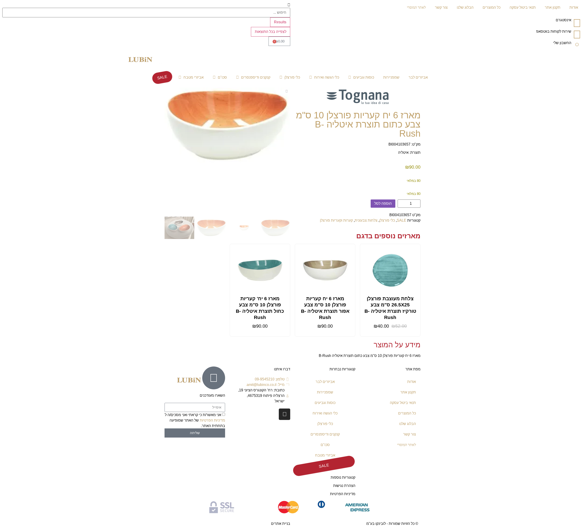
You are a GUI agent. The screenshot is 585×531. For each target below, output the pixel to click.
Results (280, 22)
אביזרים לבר (418, 77)
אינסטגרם (563, 20)
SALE (162, 77)
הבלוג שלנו (465, 7)
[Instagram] (284, 414)
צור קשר (441, 7)
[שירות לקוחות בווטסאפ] (577, 34)
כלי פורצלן (292, 77)
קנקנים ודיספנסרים (255, 77)
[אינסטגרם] (577, 23)
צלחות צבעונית (366, 220)
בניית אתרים (280, 524)
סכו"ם (222, 77)
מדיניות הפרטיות (342, 494)
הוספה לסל (383, 203)
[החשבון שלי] (577, 46)
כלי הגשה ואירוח (326, 77)
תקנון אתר (552, 7)
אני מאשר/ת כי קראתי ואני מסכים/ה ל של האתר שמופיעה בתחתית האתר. (195, 420)
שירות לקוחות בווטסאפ (553, 31)
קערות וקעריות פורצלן (336, 220)
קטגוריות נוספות (343, 477)
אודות (573, 7)
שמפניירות (391, 77)
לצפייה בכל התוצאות (270, 32)
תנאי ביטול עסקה (523, 7)
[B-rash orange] (227, 125)
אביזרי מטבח (193, 77)
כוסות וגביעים (363, 77)
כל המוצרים (491, 7)
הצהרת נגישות (344, 486)
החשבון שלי (562, 43)
